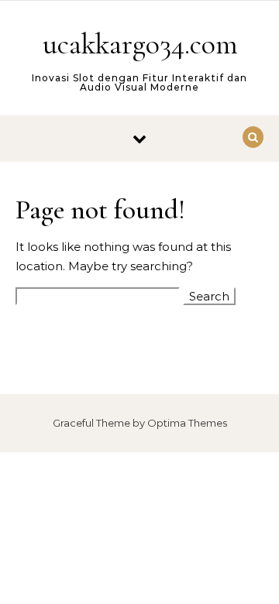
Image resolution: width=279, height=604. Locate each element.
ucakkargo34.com (140, 44)
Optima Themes (187, 423)
